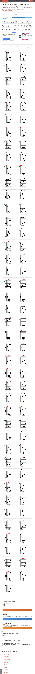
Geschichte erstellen (17, 609)
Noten (4, 653)
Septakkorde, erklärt (6, 672)
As (22, 17)
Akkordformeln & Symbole (7, 658)
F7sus (13, 26)
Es (16, 17)
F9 (21, 29)
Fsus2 (11, 21)
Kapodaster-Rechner (6, 662)
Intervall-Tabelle (5, 657)
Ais (4, 18)
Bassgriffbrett (5, 666)
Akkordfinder (5, 670)
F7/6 (12, 25)
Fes (18, 17)
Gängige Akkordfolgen (6, 673)
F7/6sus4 (18, 25)
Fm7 (10, 26)
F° (9, 21)
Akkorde (3, 2)
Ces (12, 17)
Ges (20, 17)
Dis (27, 17)
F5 (26, 22)
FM (7, 22)
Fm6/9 (18, 29)
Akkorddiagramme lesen (6, 671)
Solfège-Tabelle (5, 667)
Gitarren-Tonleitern (6, 664)
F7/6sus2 (15, 25)
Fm (4, 21)
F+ (3, 25)
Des (14, 17)
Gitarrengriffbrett (5, 665)
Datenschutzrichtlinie (12, 40)
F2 (23, 21)
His (6, 18)
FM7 (8, 26)
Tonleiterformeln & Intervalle (7, 659)
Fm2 (30, 21)
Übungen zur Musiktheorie (7, 654)
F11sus (12, 29)
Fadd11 (26, 29)
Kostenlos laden (25, 39)
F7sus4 (24, 25)
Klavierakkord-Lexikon (6, 669)
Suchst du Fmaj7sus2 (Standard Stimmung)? (7, 10)
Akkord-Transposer (6, 661)
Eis (29, 17)
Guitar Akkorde (6, 2)
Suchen (13, 14)
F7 (9, 22)
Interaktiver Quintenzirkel (6, 656)
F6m (2, 22)
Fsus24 (21, 21)
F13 (23, 29)
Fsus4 (16, 21)
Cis (25, 17)
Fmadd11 (29, 29)
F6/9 (5, 22)
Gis (2, 18)
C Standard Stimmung (11, 2)
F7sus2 (27, 25)
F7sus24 (30, 25)
